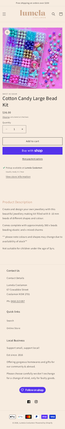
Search (10, 320)
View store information (18, 176)
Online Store (13, 328)
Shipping (6, 117)
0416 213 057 (18, 301)
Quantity (6, 122)
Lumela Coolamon (27, 423)
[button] (4, 14)
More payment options (32, 158)
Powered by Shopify (44, 423)
